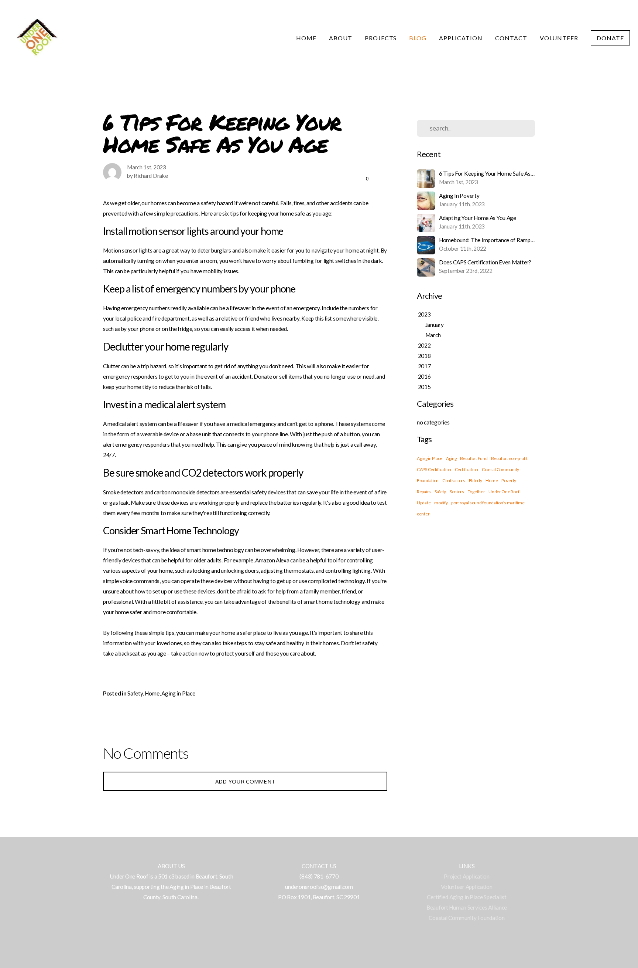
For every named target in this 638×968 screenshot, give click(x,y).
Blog (417, 37)
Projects (381, 37)
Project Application (467, 876)
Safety (135, 693)
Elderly (475, 480)
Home (306, 37)
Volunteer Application (466, 886)
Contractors (453, 480)
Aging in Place (178, 693)
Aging (451, 458)
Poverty (508, 480)
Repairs (424, 491)
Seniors (457, 491)
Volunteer (559, 37)
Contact (511, 37)
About (340, 37)
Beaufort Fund (473, 458)
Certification (466, 469)
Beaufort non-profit (509, 458)
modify (440, 502)
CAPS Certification (434, 469)
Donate (610, 37)
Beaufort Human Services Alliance (466, 907)
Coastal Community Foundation (466, 917)
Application (461, 37)
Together (476, 491)
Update (424, 502)
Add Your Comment (245, 781)
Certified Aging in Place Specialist (466, 897)
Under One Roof (503, 491)
